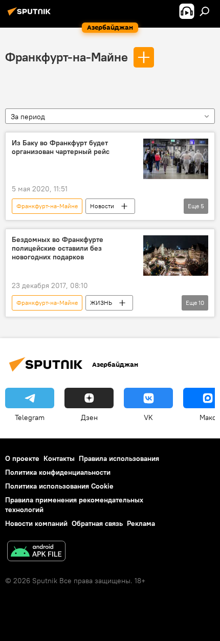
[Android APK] (36, 552)
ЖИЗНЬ (101, 302)
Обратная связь (97, 523)
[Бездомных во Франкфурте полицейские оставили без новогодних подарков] (175, 255)
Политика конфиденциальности (58, 472)
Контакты (59, 458)
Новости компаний (36, 523)
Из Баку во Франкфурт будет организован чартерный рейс (60, 147)
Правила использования (119, 458)
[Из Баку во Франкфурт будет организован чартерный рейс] (175, 159)
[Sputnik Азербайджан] (30, 15)
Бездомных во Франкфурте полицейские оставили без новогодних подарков (57, 248)
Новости (102, 206)
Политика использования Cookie (59, 486)
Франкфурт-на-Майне (66, 56)
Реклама (141, 523)
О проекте (22, 458)
